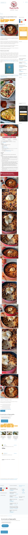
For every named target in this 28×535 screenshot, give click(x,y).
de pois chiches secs (5, 147)
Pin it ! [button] (11, 137)
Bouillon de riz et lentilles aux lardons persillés (3, 437)
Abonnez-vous (5, 525)
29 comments (16, 508)
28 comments (11, 512)
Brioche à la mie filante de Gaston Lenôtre (22, 59)
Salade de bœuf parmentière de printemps (9, 437)
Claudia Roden (4, 142)
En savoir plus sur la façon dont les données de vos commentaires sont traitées (9, 479)
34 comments (21, 71)
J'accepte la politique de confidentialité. (6, 409)
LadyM (5, 22)
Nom (1, 406)
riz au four (2, 21)
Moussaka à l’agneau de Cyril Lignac (13, 510)
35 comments (25, 60)
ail (1, 19)
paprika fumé (2, 20)
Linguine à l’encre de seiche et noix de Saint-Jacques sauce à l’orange (15, 437)
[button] (8, 134)
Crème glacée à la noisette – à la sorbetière (23, 74)
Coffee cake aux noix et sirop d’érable (22, 70)
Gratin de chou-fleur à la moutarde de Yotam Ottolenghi (23, 66)
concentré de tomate (6, 19)
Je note (14, 137)
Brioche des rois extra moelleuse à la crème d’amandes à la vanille (14, 507)
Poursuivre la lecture (3, 528)
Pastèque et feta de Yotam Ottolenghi (22, 62)
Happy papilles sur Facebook (22, 485)
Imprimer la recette (6, 137)
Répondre (15, 453)
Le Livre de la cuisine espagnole (10, 61)
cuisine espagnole (12, 19)
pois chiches (7, 20)
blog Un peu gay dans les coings (8, 60)
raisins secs (11, 20)
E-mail (1, 408)
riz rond (6, 21)
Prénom (1, 404)
